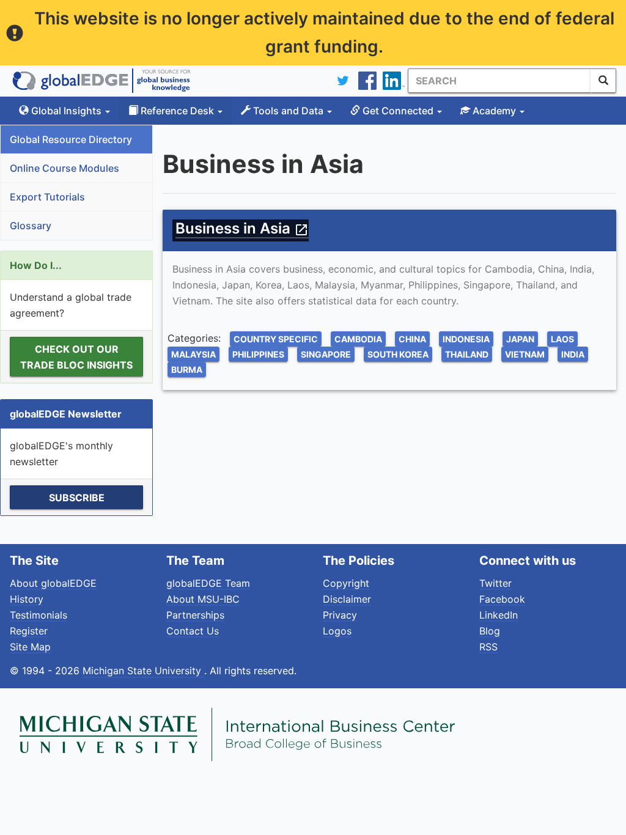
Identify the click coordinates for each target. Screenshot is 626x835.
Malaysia (193, 354)
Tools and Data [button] (288, 111)
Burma (186, 369)
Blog (489, 631)
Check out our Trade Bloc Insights (76, 357)
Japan (520, 339)
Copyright (346, 583)
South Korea (398, 354)
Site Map (30, 647)
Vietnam (525, 354)
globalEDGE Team (208, 583)
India (572, 354)
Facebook (502, 599)
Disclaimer (347, 599)
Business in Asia (242, 228)
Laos (562, 339)
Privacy (340, 615)
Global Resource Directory (71, 139)
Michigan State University (143, 670)
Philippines (258, 354)
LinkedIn (498, 615)
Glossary (30, 225)
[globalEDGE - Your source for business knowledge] (101, 80)
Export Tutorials (47, 197)
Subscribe (77, 497)
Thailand (466, 354)
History (26, 599)
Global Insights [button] (66, 111)
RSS (488, 647)
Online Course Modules (64, 168)
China (412, 339)
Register (29, 631)
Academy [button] (494, 111)
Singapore (326, 354)
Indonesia (466, 339)
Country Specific (276, 339)
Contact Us (192, 631)
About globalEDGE (53, 583)
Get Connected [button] (398, 111)
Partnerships (195, 615)
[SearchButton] (603, 80)
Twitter (495, 583)
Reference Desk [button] (177, 111)
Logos (337, 631)
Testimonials (38, 615)
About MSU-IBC (203, 599)
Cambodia (358, 339)
